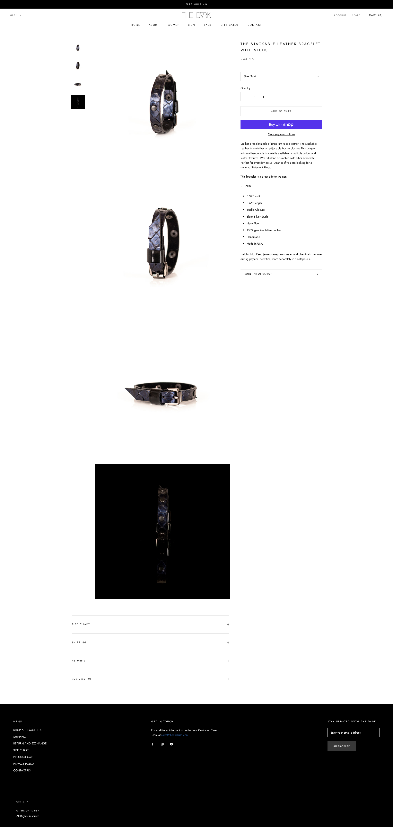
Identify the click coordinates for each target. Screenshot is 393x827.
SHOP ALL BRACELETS (27, 730)
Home (135, 25)
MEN (191, 25)
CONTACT (255, 25)
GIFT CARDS (230, 25)
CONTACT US (22, 770)
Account (340, 15)
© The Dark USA (28, 810)
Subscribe (341, 746)
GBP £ (14, 15)
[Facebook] (152, 743)
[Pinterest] (171, 743)
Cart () (376, 15)
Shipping (79, 642)
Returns (79, 660)
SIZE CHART (81, 624)
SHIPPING (19, 737)
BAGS (208, 25)
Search (357, 15)
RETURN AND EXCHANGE (30, 743)
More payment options (281, 134)
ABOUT (154, 25)
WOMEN (174, 25)
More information (258, 273)
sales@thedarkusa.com (175, 735)
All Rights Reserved (28, 816)
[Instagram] (162, 743)
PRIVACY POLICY (24, 764)
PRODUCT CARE (23, 757)
